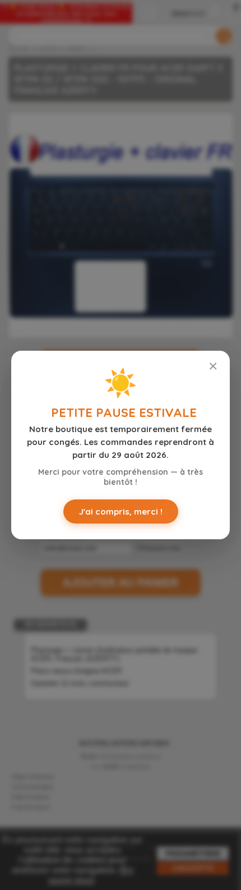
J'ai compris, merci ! (121, 511)
